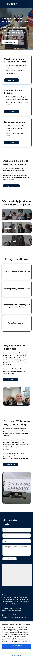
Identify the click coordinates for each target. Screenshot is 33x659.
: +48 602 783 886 (12, 608)
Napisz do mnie (11, 186)
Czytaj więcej (11, 80)
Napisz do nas (10, 42)
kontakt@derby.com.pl (14, 611)
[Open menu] (30, 4)
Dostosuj (16, 650)
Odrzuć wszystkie (16, 655)
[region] (16, 640)
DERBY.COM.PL (10, 4)
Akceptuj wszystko (16, 645)
